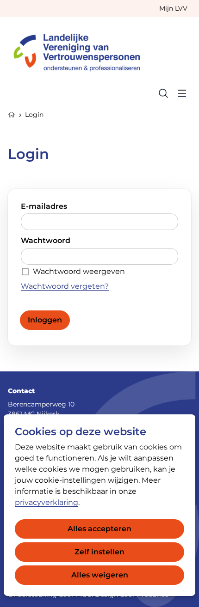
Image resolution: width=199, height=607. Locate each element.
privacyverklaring (46, 502)
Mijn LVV (173, 8)
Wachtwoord (45, 240)
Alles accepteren (99, 528)
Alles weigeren (99, 575)
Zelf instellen (99, 551)
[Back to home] (81, 50)
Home (11, 113)
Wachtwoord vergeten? (65, 286)
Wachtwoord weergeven (79, 271)
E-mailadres (44, 206)
